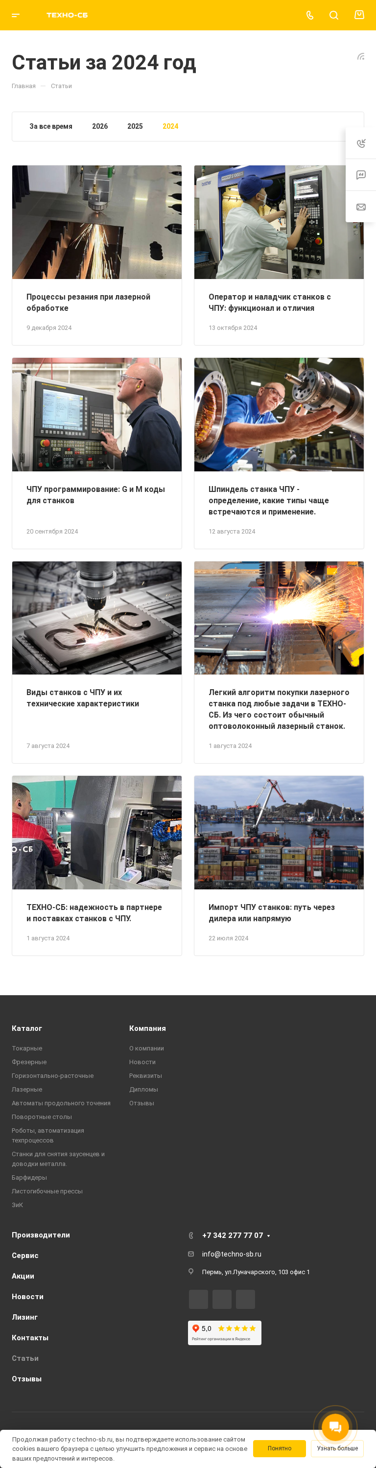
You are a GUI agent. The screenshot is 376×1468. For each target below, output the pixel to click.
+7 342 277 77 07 (232, 1235)
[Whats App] (245, 1299)
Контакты (30, 1337)
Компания (147, 1028)
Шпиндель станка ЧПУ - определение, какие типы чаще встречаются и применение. (269, 500)
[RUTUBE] (198, 1299)
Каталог (27, 1028)
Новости (142, 1062)
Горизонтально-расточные (53, 1075)
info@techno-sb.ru (231, 1254)
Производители (41, 1235)
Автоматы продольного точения (61, 1103)
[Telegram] (222, 1299)
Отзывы (141, 1103)
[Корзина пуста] (359, 15)
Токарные (27, 1048)
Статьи (25, 1358)
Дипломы (143, 1089)
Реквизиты (145, 1075)
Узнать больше (337, 1448)
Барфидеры (29, 1177)
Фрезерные (29, 1062)
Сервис (25, 1255)
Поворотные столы (42, 1116)
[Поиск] (333, 15)
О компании (146, 1048)
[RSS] (360, 55)
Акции (23, 1276)
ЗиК (17, 1205)
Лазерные (27, 1089)
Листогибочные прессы (47, 1191)
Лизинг (25, 1317)
